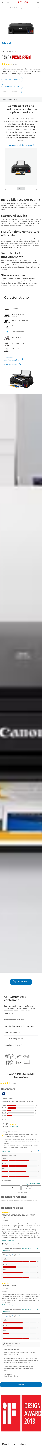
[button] (12, 86)
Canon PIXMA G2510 (8, 99)
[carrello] (3, 2)
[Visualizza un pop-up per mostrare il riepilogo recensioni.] (19, 64)
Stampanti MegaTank (9, 51)
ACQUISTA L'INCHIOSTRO (12, 79)
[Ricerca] (8, 2)
